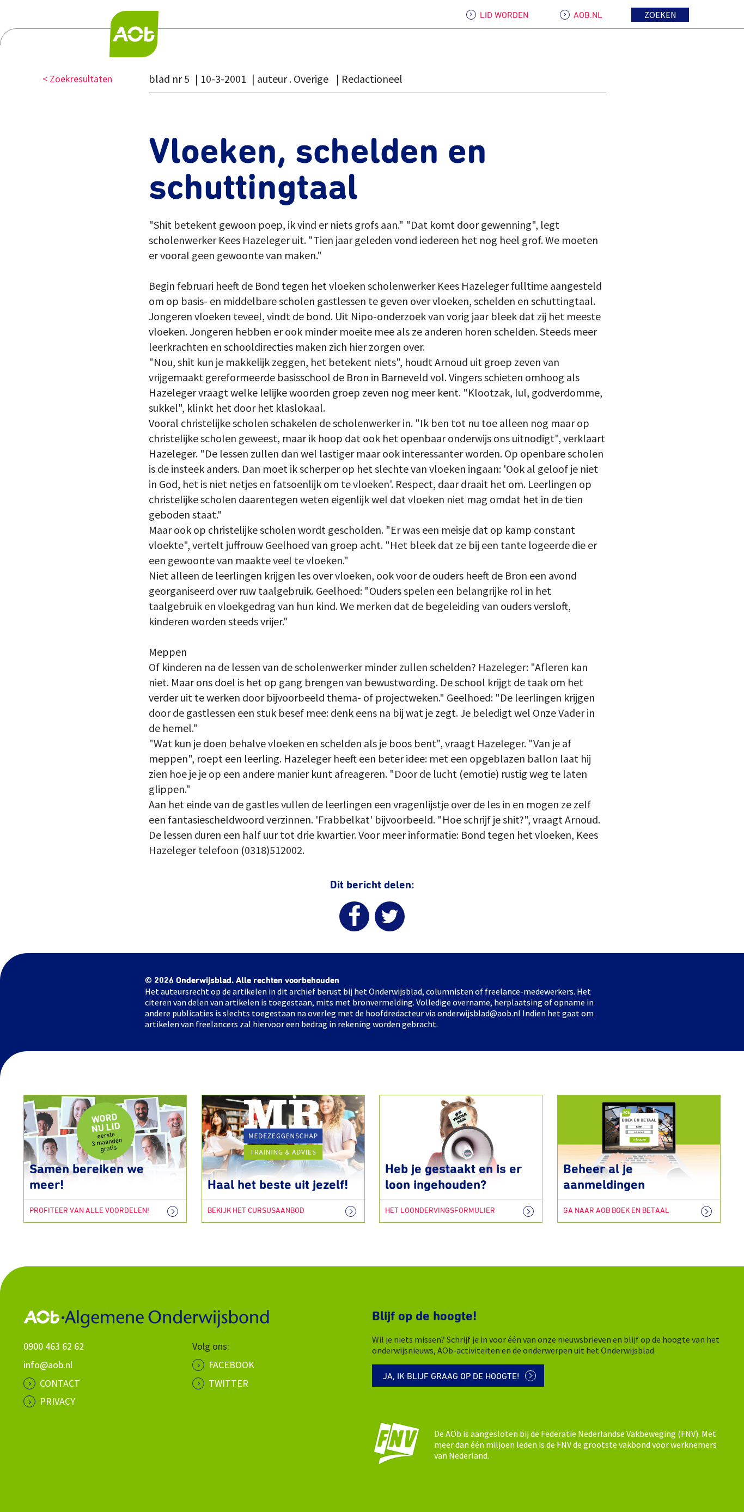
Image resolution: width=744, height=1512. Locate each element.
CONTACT (60, 1383)
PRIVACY (57, 1401)
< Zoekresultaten (77, 78)
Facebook (231, 1364)
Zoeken (660, 14)
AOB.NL (588, 15)
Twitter (228, 1383)
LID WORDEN (504, 15)
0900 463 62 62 (53, 1346)
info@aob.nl (47, 1364)
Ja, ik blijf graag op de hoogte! (451, 1376)
